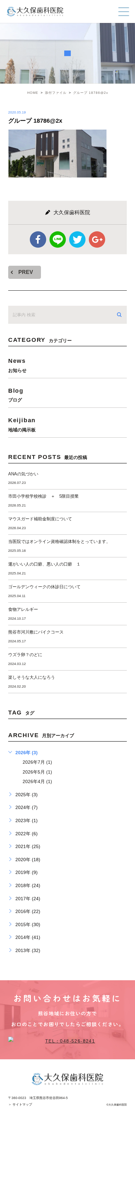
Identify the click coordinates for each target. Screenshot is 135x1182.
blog (16, 394)
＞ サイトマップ (20, 1104)
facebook (38, 239)
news (17, 365)
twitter (77, 239)
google (97, 239)
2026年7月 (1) (37, 762)
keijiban (22, 424)
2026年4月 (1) (37, 781)
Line (57, 239)
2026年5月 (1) (37, 772)
